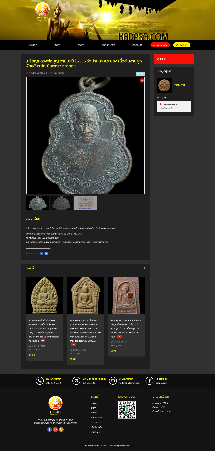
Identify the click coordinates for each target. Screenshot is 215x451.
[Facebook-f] (49, 429)
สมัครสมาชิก (108, 45)
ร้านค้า (81, 45)
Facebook (161, 379)
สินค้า (57, 45)
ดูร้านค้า (164, 97)
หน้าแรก (32, 45)
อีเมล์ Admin (126, 379)
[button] (160, 44)
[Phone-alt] (61, 429)
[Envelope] (55, 429)
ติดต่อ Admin (53, 379)
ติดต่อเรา (137, 45)
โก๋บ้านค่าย (179, 85)
